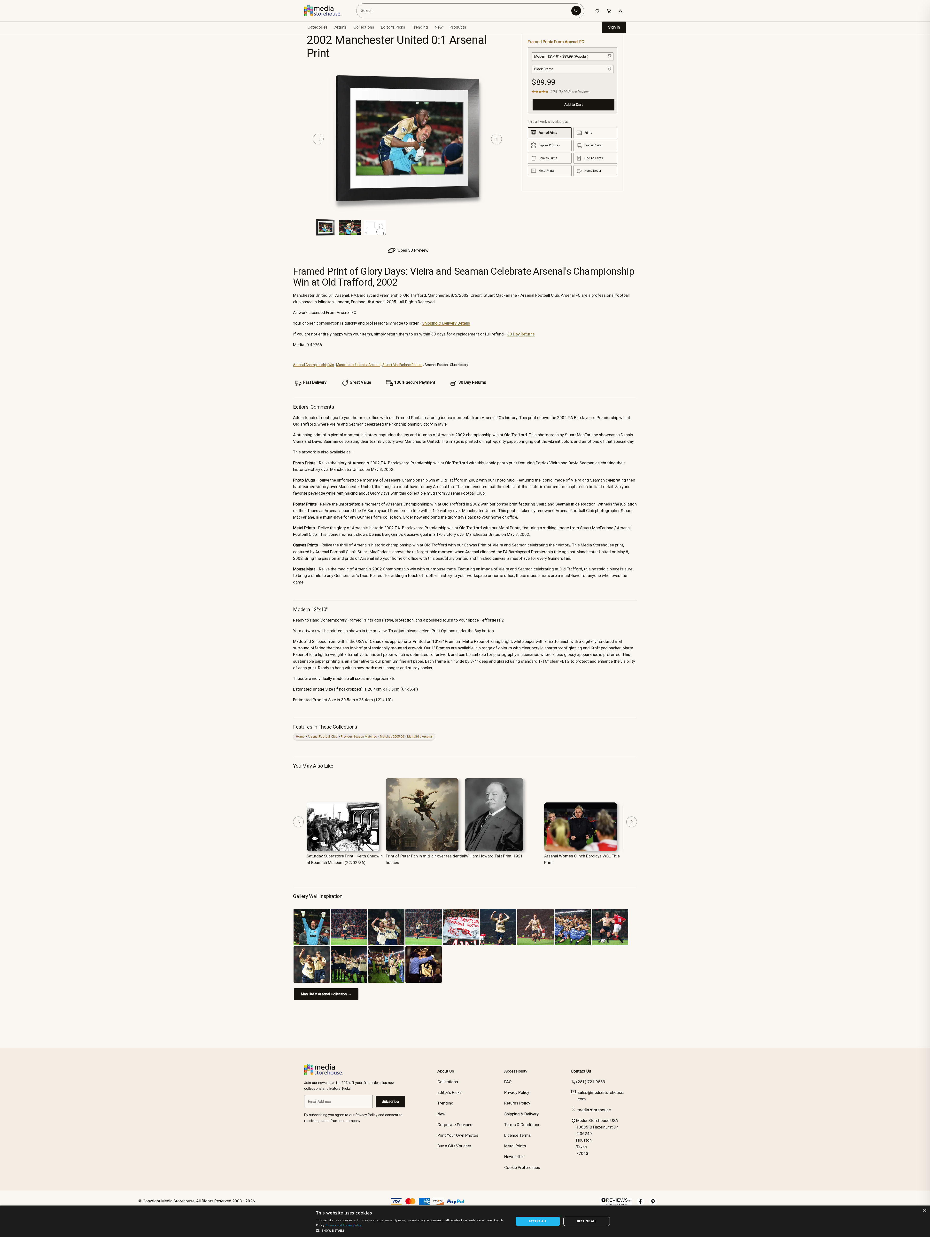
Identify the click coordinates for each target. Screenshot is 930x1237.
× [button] (924, 1211)
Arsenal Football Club (323, 736)
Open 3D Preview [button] (412, 250)
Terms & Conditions (522, 1124)
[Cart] (609, 10)
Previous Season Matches (359, 736)
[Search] (576, 11)
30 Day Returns (521, 334)
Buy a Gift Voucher (454, 1146)
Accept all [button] (538, 1221)
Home (300, 736)
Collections (364, 27)
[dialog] (465, 1221)
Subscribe (390, 1101)
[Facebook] (640, 1204)
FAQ (508, 1081)
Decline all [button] (587, 1221)
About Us (445, 1071)
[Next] (496, 139)
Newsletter (514, 1156)
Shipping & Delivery (521, 1114)
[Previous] (318, 139)
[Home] (326, 10)
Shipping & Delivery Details (446, 323)
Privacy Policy (516, 1092)
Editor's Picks (393, 27)
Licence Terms (517, 1135)
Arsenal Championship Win (313, 365)
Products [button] (458, 27)
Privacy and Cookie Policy (344, 1225)
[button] (412, 1230)
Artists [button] (340, 27)
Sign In (614, 27)
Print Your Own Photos (457, 1135)
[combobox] (464, 10)
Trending (420, 27)
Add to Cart (573, 104)
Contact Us (581, 1071)
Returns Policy (517, 1103)
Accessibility (515, 1071)
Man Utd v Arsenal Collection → (326, 994)
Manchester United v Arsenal (358, 365)
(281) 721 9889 (590, 1081)
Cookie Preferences (522, 1167)
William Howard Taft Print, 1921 (494, 856)
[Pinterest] (653, 1204)
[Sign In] (620, 10)
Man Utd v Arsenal (420, 736)
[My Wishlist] (597, 10)
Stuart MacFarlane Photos (402, 365)
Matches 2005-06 (392, 736)
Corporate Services (454, 1124)
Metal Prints (515, 1146)
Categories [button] (318, 27)
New (439, 27)
